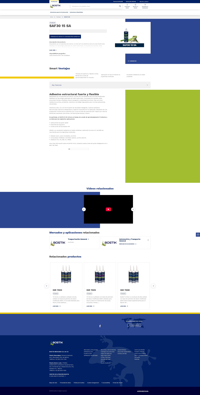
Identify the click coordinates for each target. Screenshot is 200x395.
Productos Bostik (127, 7)
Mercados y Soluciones (91, 350)
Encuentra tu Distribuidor (145, 7)
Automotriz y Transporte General (129, 240)
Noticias (137, 359)
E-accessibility (106, 382)
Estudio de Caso (105, 359)
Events (103, 361)
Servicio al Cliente (135, 7)
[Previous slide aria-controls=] (47, 286)
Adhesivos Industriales (91, 355)
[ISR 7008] (134, 285)
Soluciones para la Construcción (59, 12)
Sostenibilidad (122, 350)
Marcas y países (144, 1)
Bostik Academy (105, 363)
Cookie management (93, 382)
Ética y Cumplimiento (141, 355)
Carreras (137, 357)
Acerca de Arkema (131, 1)
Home (51, 17)
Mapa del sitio (53, 382)
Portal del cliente (117, 382)
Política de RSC (122, 353)
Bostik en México (134, 325)
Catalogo (58, 17)
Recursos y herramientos (108, 350)
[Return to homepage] (56, 6)
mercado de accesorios (126, 244)
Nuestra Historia (139, 351)
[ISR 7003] (66, 285)
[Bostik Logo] (57, 346)
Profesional (54, 1)
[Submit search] (120, 6)
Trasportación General (77, 239)
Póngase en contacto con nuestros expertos (65, 36)
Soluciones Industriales (76, 12)
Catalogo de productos (107, 351)
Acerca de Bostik (118, 1)
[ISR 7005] (100, 285)
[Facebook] (100, 326)
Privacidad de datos (65, 382)
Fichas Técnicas (105, 357)
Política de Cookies (79, 382)
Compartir (132, 61)
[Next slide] (153, 286)
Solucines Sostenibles (124, 351)
